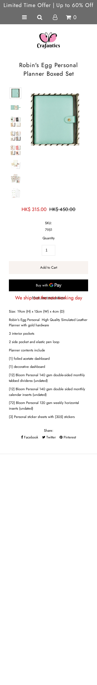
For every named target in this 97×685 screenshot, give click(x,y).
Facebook (30, 437)
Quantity (49, 238)
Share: (48, 430)
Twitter (50, 437)
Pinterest (69, 437)
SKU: (48, 223)
